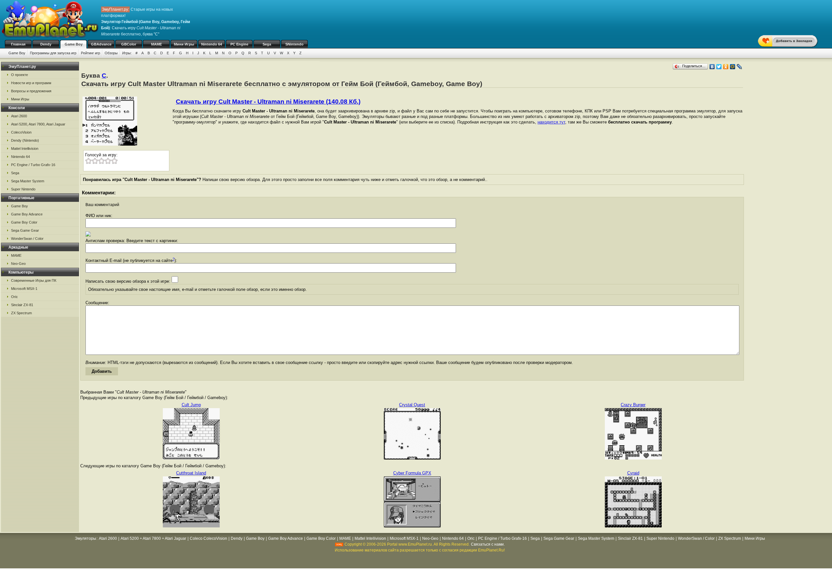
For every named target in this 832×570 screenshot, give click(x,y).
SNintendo (294, 44)
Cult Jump (191, 404)
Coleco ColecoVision (208, 538)
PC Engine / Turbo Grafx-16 (33, 165)
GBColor (128, 44)
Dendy (45, 44)
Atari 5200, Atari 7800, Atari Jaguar (38, 124)
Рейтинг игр (90, 53)
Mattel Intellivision (24, 148)
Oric (14, 297)
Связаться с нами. (488, 544)
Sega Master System (27, 181)
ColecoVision (21, 132)
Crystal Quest (412, 404)
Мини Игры (184, 44)
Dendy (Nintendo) (25, 140)
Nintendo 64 (211, 44)
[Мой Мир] (732, 66)
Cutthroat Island (191, 473)
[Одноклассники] (725, 66)
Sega (267, 44)
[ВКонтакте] (712, 66)
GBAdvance (101, 44)
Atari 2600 (19, 116)
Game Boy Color (24, 222)
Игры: (127, 53)
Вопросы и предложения (31, 91)
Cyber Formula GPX (412, 473)
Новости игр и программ (31, 83)
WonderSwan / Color (27, 238)
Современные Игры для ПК (33, 280)
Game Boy (74, 44)
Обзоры (111, 53)
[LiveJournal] (739, 66)
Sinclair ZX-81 (22, 305)
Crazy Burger (633, 404)
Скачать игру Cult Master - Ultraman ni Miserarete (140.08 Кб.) (268, 101)
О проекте (19, 75)
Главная (18, 44)
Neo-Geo (18, 264)
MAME (156, 44)
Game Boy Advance (27, 214)
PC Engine (239, 44)
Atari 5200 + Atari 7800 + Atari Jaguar (153, 538)
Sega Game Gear (25, 230)
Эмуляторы (85, 538)
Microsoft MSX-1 (24, 289)
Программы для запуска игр (53, 53)
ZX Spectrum (21, 313)
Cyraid (633, 473)
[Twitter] (719, 66)
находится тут (551, 122)
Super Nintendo (23, 189)
